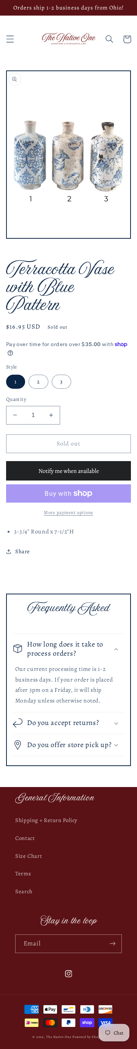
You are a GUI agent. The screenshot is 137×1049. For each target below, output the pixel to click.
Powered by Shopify (88, 1037)
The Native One (59, 1037)
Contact (25, 838)
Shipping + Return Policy (46, 820)
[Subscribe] (112, 943)
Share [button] (22, 551)
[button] (10, 39)
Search (24, 891)
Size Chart (28, 856)
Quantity (16, 399)
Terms (23, 873)
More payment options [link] (68, 512)
